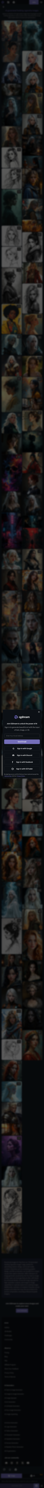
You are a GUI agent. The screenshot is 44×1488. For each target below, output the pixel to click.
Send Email (22, 741)
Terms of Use (8, 776)
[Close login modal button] (39, 712)
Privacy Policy (21, 776)
